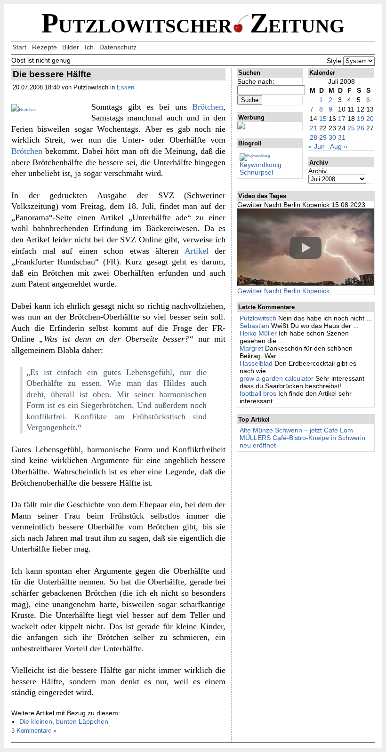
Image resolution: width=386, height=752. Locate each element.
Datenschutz (118, 47)
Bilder (70, 47)
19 (360, 118)
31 (342, 137)
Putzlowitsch (258, 318)
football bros (258, 393)
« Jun (316, 146)
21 (313, 128)
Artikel (197, 251)
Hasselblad (256, 363)
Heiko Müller (258, 333)
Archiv (317, 171)
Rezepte (44, 47)
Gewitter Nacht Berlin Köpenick (283, 291)
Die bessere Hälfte (52, 74)
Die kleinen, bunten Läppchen (63, 721)
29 (323, 137)
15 (323, 118)
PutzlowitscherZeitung (193, 23)
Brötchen (207, 107)
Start (19, 47)
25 (351, 128)
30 (332, 137)
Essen (125, 87)
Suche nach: (255, 81)
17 (342, 118)
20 (370, 118)
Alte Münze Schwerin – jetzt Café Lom (296, 430)
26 (360, 128)
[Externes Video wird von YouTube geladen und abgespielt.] (305, 247)
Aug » (338, 146)
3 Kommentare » (33, 730)
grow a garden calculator (277, 378)
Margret (251, 348)
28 (313, 137)
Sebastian (254, 325)
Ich (89, 47)
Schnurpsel (256, 172)
